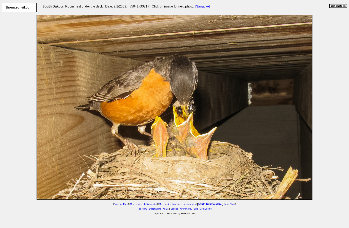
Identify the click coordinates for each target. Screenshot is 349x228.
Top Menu (142, 209)
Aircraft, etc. (186, 209)
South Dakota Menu (210, 204)
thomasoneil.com (19, 7)
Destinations (155, 209)
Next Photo (229, 204)
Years (166, 209)
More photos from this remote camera (177, 204)
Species (174, 209)
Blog (196, 209)
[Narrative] (202, 6)
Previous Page (121, 204)
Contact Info (206, 209)
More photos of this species (143, 204)
